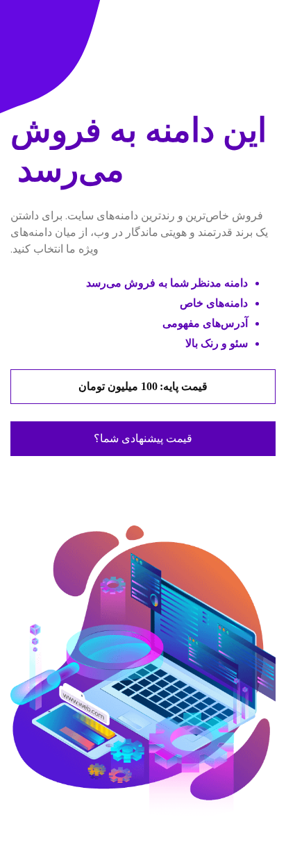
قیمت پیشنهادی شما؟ (143, 438)
